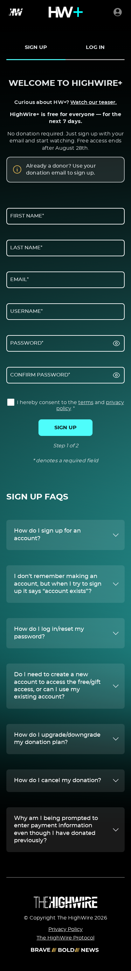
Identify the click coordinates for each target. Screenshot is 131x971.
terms (85, 402)
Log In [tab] (95, 47)
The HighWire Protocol (65, 937)
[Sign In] (118, 12)
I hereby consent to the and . (70, 405)
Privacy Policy (65, 929)
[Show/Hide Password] (116, 343)
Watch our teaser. (93, 102)
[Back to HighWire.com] (14, 12)
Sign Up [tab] (36, 47)
